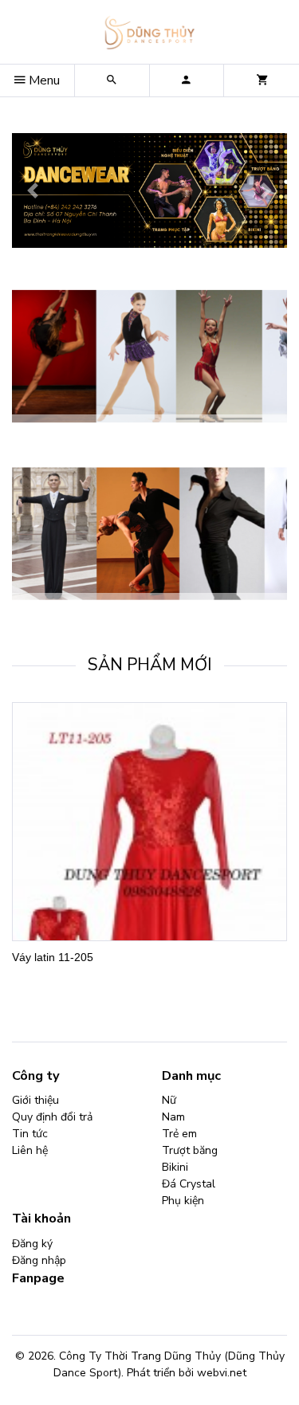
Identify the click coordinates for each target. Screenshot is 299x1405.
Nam (173, 1116)
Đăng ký (32, 1243)
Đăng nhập (39, 1260)
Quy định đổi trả (52, 1116)
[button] (32, 190)
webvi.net (221, 1372)
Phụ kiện (183, 1200)
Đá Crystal (188, 1183)
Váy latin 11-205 (52, 957)
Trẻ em (179, 1133)
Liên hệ (30, 1150)
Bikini (175, 1167)
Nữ (169, 1100)
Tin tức (30, 1133)
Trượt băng (190, 1150)
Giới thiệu (35, 1100)
